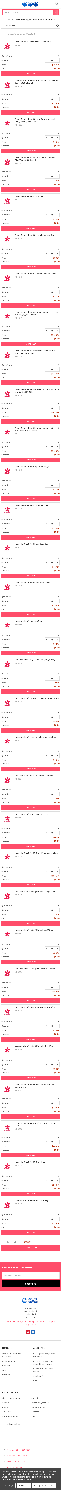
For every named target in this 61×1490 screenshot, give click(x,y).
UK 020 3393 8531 (15, 1467)
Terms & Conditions (30, 1433)
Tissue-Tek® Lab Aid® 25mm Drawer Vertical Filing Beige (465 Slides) (35, 159)
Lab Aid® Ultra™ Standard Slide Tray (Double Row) (37, 698)
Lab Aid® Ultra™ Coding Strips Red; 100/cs (34, 1046)
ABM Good (6, 1412)
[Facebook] (33, 1332)
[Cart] (57, 4)
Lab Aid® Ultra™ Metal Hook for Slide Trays (34, 775)
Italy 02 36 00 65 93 (16, 1462)
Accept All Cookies (44, 1485)
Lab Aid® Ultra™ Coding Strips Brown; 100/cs (35, 891)
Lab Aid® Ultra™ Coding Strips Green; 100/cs (35, 1007)
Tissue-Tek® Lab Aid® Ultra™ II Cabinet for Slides (36, 853)
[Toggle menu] (4, 4)
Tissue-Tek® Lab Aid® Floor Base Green (32, 582)
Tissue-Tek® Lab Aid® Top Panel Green (32, 505)
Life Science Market (11, 1398)
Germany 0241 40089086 (18, 1450)
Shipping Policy (30, 1437)
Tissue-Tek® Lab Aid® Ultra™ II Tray (30, 1162)
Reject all (24, 1485)
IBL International (10, 1416)
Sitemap (6, 1375)
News (4, 1370)
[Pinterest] (28, 1332)
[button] (57, 25)
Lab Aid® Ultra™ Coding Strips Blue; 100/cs (34, 930)
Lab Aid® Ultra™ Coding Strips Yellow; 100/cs (35, 969)
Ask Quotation (8, 1361)
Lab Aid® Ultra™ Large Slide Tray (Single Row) (35, 660)
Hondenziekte (12, 1424)
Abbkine (35, 1412)
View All (34, 1416)
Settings (8, 1485)
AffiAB (35, 1380)
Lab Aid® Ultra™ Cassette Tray (28, 621)
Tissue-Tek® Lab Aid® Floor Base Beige (32, 544)
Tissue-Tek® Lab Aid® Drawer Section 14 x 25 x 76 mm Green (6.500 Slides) (37, 429)
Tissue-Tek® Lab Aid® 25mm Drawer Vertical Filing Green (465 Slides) (35, 120)
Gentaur (6, 1407)
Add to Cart (31, 74)
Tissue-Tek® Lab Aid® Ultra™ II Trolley (31, 1200)
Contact (6, 1365)
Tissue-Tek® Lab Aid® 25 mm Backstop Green (35, 273)
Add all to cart (30, 1247)
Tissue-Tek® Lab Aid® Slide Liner (29, 196)
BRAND (5, 1403)
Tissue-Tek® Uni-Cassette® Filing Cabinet (33, 42)
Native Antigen (38, 1407)
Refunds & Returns (30, 1440)
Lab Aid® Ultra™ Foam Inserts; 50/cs (31, 814)
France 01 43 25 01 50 (17, 1456)
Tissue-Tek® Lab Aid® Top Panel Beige (32, 467)
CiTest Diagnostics (40, 1403)
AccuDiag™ (38, 1376)
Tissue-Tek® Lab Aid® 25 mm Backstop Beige (35, 235)
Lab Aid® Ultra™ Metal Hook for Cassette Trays (36, 737)
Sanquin (35, 1398)
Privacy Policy (30, 1443)
